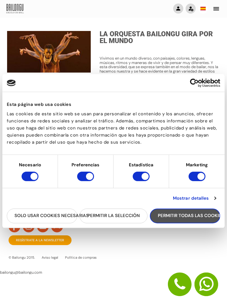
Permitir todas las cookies (189, 216)
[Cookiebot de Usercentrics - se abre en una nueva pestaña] (194, 82)
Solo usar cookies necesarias (45, 216)
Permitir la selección (113, 216)
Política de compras (81, 257)
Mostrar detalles (191, 198)
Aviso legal (50, 257)
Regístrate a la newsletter (40, 240)
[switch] (85, 179)
